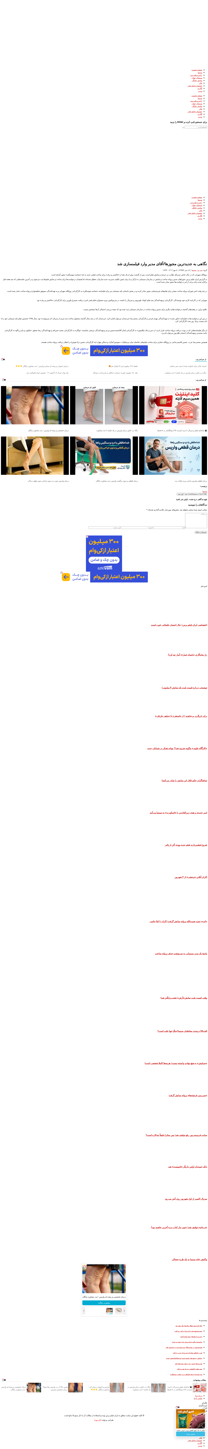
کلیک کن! (104, 1302)
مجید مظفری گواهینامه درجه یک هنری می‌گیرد (189, 1369)
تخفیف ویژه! (190, 1434)
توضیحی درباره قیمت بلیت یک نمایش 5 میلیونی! (184, 687)
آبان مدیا (97, 1420)
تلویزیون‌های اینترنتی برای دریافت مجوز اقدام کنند (188, 1364)
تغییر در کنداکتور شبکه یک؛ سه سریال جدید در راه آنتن (187, 1353)
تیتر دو (200, 270)
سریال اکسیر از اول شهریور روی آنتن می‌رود (186, 1198)
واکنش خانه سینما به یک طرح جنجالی (189, 1259)
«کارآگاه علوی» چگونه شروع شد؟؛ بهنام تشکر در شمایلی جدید (177, 748)
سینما (194, 270)
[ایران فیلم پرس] (142, 65)
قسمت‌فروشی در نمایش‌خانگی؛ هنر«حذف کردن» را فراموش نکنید (184, 1347)
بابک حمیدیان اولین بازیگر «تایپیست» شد (187, 1166)
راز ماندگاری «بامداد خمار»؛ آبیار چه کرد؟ (187, 654)
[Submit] (183, 127)
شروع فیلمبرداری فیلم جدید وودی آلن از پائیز (186, 844)
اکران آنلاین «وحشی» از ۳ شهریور (191, 876)
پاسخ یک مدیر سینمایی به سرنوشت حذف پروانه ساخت (181, 953)
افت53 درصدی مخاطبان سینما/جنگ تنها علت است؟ (182, 1030)
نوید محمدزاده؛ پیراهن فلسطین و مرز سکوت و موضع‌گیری (186, 1374)
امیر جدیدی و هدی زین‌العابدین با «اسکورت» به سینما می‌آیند (178, 812)
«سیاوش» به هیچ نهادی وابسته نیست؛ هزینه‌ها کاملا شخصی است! (176, 1063)
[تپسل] (61, 346)
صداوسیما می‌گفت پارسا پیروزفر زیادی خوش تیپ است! (187, 1342)
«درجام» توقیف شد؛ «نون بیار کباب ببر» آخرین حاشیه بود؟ (179, 1227)
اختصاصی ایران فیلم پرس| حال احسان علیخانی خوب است (179, 624)
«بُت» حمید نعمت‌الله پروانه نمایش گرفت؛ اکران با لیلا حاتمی (178, 921)
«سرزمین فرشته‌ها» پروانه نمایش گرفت (188, 1095)
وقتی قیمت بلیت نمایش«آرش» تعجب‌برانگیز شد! (184, 997)
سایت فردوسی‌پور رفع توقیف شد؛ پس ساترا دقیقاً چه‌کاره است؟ (176, 1135)
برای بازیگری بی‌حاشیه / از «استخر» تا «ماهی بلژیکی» (181, 715)
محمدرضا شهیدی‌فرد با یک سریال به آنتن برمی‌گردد (188, 1331)
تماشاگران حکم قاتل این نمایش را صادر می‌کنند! (184, 780)
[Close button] (204, 1407)
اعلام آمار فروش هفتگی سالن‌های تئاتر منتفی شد (189, 1326)
